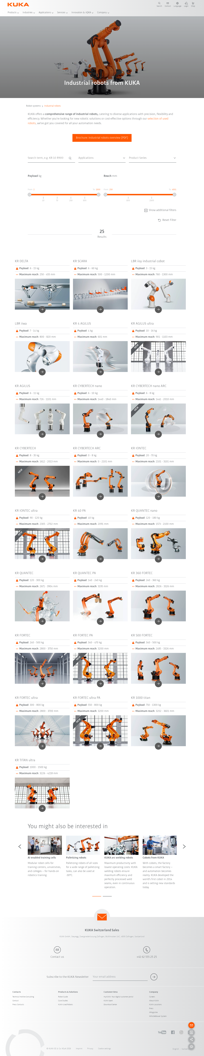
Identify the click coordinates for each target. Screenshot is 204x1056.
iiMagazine (153, 1012)
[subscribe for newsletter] (153, 976)
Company (102, 12)
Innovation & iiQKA (81, 12)
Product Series (134, 165)
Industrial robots (52, 106)
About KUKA (154, 1001)
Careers (152, 997)
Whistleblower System (158, 1016)
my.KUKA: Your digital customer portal (118, 997)
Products (12, 12)
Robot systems (33, 106)
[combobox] (102, 158)
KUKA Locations (155, 1005)
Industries (27, 12)
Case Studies (63, 1001)
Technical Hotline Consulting (23, 997)
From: (31, 189)
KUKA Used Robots (65, 1005)
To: (96, 189)
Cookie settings (104, 1049)
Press (151, 1008)
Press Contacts (18, 1005)
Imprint (79, 1049)
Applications (45, 12)
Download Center (110, 1005)
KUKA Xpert (108, 1001)
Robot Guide (63, 997)
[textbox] (101, 158)
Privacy (90, 1049)
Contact (15, 1001)
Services (61, 12)
